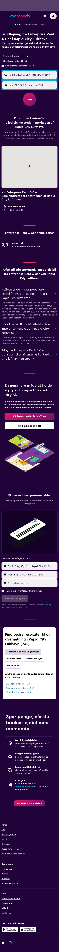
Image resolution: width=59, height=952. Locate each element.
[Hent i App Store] (28, 929)
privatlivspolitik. (21, 607)
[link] (29, 416)
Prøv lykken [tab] (13, 666)
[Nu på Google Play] (10, 929)
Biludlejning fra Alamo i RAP (19, 692)
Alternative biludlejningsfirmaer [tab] (23, 652)
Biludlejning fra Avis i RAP (18, 684)
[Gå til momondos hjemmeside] (20, 15)
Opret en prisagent (24, 787)
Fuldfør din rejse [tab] (34, 659)
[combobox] (16, 56)
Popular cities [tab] (14, 659)
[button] (5, 16)
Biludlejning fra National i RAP (20, 688)
